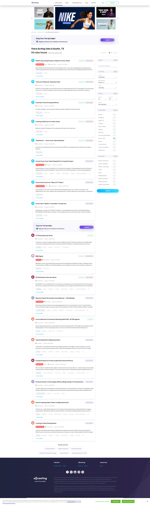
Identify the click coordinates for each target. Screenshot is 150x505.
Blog (101, 466)
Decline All (115, 501)
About (80, 466)
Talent (64, 466)
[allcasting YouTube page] (75, 472)
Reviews (86, 466)
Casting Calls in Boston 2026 (79, 453)
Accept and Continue (128, 501)
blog (86, 3)
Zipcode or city (101, 80)
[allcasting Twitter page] (71, 472)
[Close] (147, 501)
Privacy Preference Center (102, 501)
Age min (100, 97)
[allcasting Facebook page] (67, 472)
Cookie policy (71, 501)
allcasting (33, 32)
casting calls (58, 3)
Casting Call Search (50, 448)
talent (67, 3)
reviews (93, 3)
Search (107, 190)
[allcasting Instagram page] (79, 472)
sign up (107, 40)
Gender (100, 102)
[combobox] (106, 77)
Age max (111, 97)
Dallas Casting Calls (63, 448)
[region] (75, 501)
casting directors (77, 3)
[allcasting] (35, 3)
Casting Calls (41, 32)
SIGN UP (112, 2)
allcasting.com (60, 488)
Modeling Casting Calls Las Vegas (48, 453)
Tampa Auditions (64, 453)
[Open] (116, 77)
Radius (99, 85)
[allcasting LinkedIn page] (82, 472)
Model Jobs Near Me (76, 448)
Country (100, 75)
